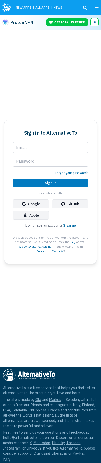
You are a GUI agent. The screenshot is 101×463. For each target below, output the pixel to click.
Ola (38, 399)
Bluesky (58, 442)
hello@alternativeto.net (23, 437)
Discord (62, 437)
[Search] (85, 8)
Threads (73, 442)
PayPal (79, 453)
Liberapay (59, 453)
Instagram (12, 448)
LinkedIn (33, 448)
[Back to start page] (7, 7)
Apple (34, 215)
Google (34, 204)
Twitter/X (58, 251)
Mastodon (41, 442)
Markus (55, 399)
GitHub (73, 204)
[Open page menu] (96, 7)
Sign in (50, 183)
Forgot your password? (71, 173)
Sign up (69, 225)
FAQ (73, 242)
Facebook (42, 251)
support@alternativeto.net (35, 246)
